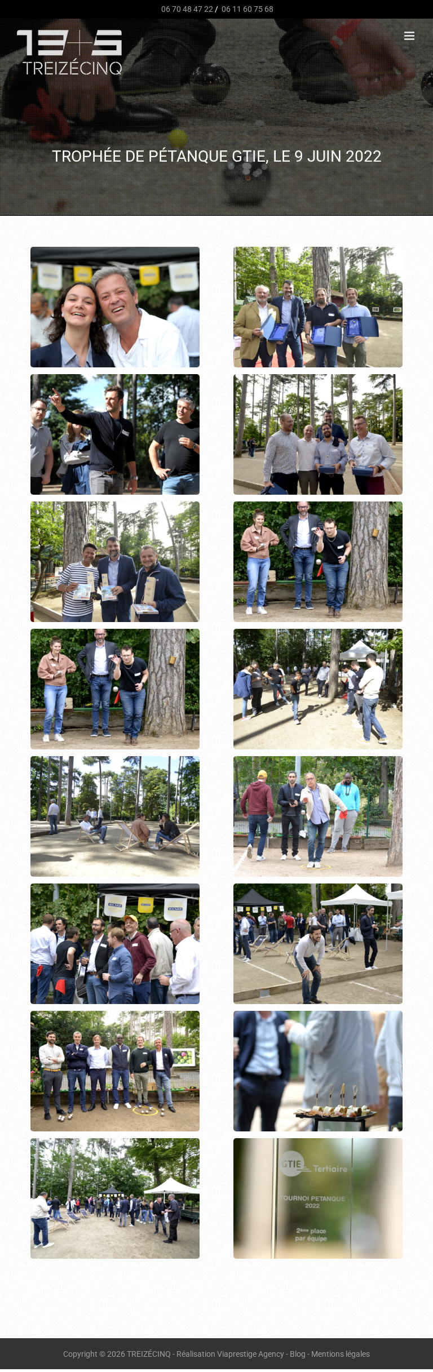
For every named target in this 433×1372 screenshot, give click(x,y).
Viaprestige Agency (250, 1353)
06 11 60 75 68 (246, 9)
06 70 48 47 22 (186, 9)
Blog (298, 1353)
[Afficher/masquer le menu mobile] (410, 36)
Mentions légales (340, 1353)
